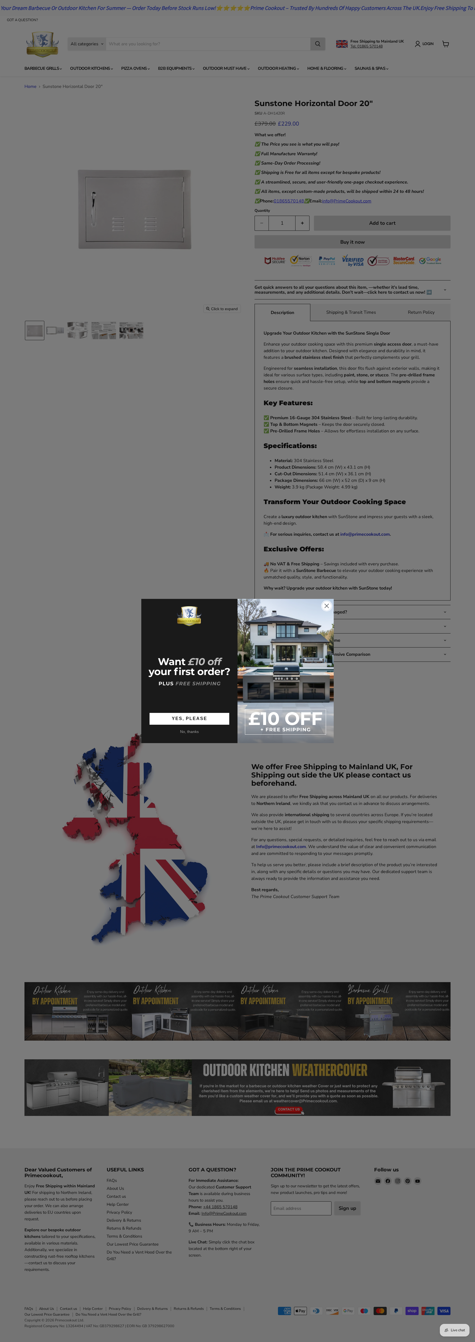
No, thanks (189, 731)
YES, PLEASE (189, 718)
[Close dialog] (327, 606)
